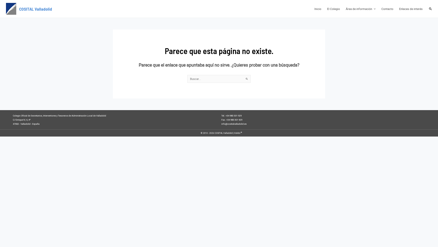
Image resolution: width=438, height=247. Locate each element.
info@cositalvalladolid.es (234, 124)
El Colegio (333, 9)
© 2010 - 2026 (207, 133)
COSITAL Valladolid (35, 8)
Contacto (387, 9)
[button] (374, 8)
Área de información (359, 9)
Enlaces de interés (411, 9)
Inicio (317, 9)
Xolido (238, 133)
